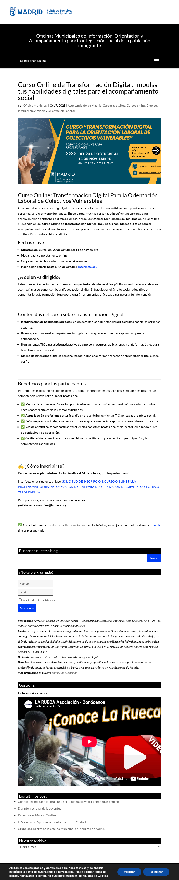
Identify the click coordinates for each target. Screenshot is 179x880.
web (157, 525)
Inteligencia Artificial (32, 111)
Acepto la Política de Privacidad (39, 600)
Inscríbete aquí (88, 267)
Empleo (152, 105)
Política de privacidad (64, 673)
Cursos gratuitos (114, 105)
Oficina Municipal (35, 105)
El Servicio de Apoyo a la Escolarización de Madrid (52, 822)
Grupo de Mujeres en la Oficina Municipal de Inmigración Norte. (61, 828)
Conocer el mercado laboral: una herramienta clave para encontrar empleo (68, 801)
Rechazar (156, 872)
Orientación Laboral (61, 111)
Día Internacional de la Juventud (40, 808)
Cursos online (136, 105)
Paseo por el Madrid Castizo (37, 815)
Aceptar (129, 872)
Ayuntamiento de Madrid (85, 105)
